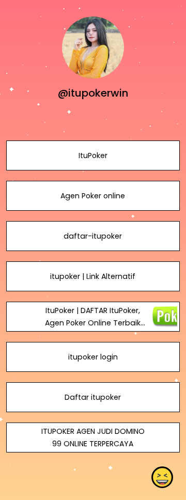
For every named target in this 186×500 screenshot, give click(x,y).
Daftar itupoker (93, 397)
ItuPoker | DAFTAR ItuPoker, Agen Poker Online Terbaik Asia (93, 322)
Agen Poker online (92, 196)
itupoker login (93, 357)
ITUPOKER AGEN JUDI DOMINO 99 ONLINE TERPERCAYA (93, 437)
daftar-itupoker (93, 236)
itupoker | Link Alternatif (92, 276)
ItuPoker (93, 155)
